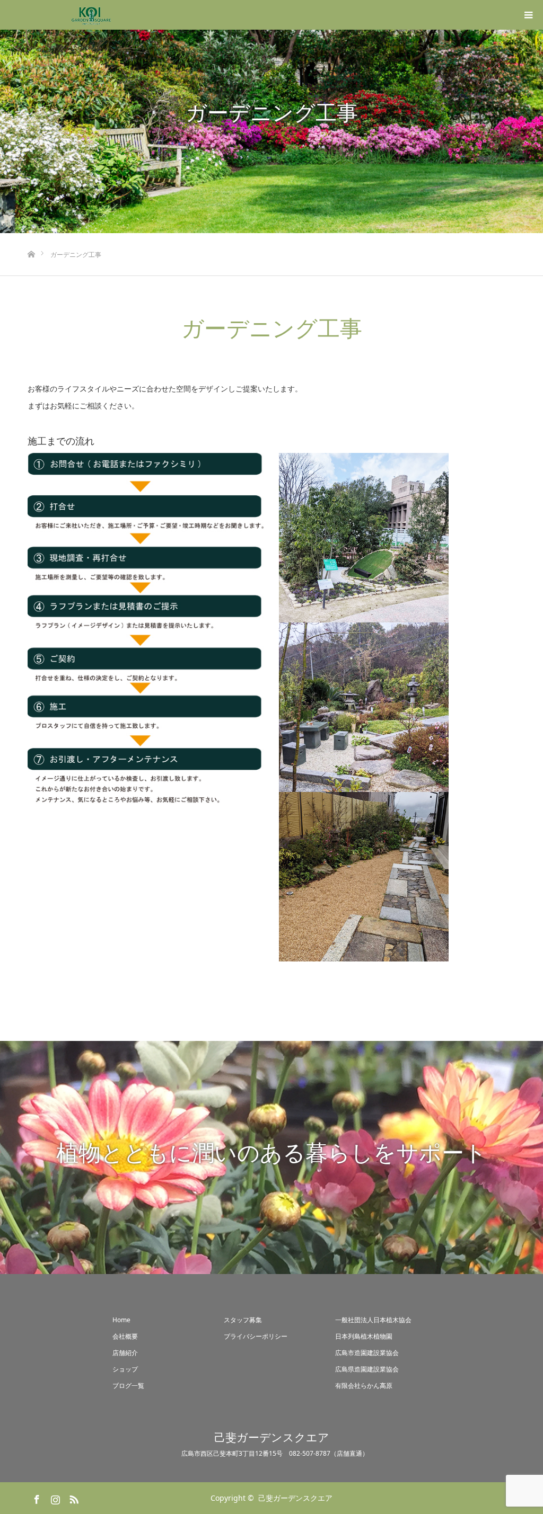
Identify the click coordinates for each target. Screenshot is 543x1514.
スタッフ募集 (243, 1319)
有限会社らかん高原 (363, 1385)
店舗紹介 (125, 1352)
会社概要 (125, 1336)
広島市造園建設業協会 (367, 1352)
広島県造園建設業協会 (367, 1369)
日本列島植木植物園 (363, 1336)
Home (121, 1319)
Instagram (54, 1498)
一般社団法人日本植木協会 (373, 1319)
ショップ (125, 1369)
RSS (73, 1498)
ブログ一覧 (128, 1385)
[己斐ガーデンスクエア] (91, 14)
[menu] (528, 15)
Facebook (35, 1498)
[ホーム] (31, 237)
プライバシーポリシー (255, 1336)
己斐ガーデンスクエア (271, 1437)
